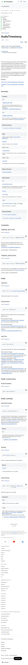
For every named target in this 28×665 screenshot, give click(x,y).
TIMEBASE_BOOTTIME (7, 102)
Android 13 (3, 604)
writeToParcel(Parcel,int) (13, 421)
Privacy (2, 574)
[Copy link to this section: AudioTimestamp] (12, 383)
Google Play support (5, 632)
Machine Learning (4, 568)
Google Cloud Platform (6, 648)
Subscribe (17, 658)
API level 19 (7, 32)
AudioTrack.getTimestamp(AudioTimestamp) (12, 82)
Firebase (3, 646)
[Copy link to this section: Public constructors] (17, 379)
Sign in (24, 1)
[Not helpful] (11, 13)
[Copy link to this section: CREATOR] (8, 283)
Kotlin (21, 42)
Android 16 (3, 598)
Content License (14, 532)
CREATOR (4, 141)
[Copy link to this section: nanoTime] (8, 336)
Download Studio (4, 620)
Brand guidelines (13, 655)
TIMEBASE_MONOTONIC (7, 115)
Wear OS (3, 584)
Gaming (2, 566)
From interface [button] (12, 128)
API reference (5, 6)
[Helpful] (9, 13)
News (2, 556)
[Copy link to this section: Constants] (10, 225)
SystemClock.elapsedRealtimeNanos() (11, 109)
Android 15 (3, 600)
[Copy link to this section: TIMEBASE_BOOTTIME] (16, 230)
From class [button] (9, 214)
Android (2, 548)
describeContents (6, 184)
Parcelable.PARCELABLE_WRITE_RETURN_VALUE (14, 517)
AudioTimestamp (6, 172)
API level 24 (7, 232)
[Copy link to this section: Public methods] (14, 399)
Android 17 (3, 596)
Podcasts (3, 561)
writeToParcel (6, 203)
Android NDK (3, 622)
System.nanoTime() (19, 119)
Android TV (3, 590)
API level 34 (7, 285)
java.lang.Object (4, 51)
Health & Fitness (4, 570)
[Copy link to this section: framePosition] (11, 302)
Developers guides (5, 616)
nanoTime (4, 161)
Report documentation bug (6, 629)
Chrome (2, 644)
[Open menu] (2, 1)
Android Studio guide (5, 614)
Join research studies (5, 634)
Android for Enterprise (5, 550)
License (7, 655)
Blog (2, 558)
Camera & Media (4, 572)
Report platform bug (5, 627)
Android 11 (3, 608)
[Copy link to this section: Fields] (6, 278)
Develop (11, 10)
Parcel (16, 144)
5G (1, 576)
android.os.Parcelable (15, 128)
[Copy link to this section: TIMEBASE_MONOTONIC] (17, 255)
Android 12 (3, 606)
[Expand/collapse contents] (8, 16)
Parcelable (19, 47)
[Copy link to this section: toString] (7, 447)
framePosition (6, 150)
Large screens (4, 582)
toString (4, 194)
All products (3, 650)
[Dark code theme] (26, 236)
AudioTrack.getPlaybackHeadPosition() (11, 330)
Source (2, 554)
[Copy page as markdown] (7, 40)
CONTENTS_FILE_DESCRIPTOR (8, 424)
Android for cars (4, 588)
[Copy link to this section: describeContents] (13, 403)
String (4, 191)
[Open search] (18, 1)
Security (2, 552)
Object (7, 47)
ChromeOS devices (5, 586)
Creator (15, 137)
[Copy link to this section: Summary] (9, 91)
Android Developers (5, 10)
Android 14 (3, 602)
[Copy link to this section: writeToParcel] (10, 478)
